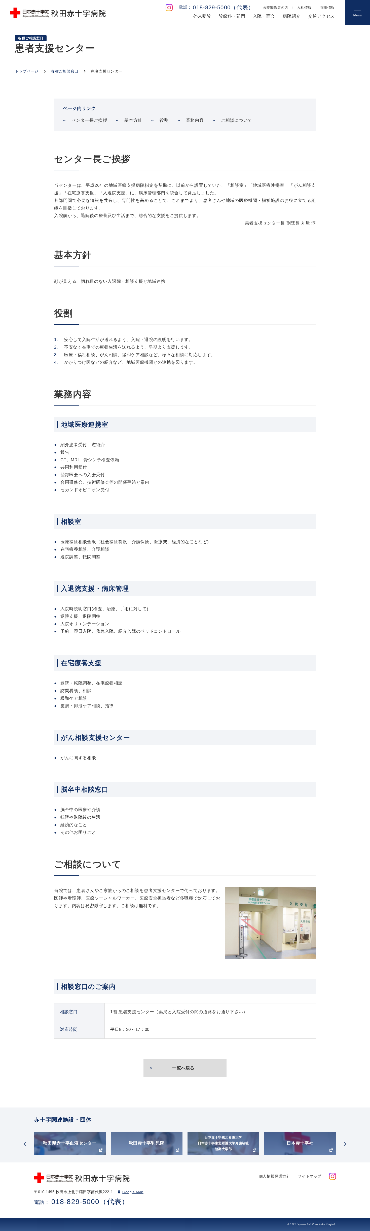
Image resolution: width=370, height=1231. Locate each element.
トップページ (27, 71)
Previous (24, 1144)
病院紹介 (292, 16)
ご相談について (236, 120)
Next (345, 1144)
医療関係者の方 (275, 8)
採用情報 (327, 8)
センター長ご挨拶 (89, 120)
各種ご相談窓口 (64, 71)
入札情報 (304, 8)
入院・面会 (264, 16)
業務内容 (195, 120)
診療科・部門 (232, 16)
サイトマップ (309, 1176)
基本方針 (133, 120)
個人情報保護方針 (274, 1176)
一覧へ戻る (183, 1068)
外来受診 (202, 16)
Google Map (132, 1192)
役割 (164, 120)
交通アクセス (321, 16)
